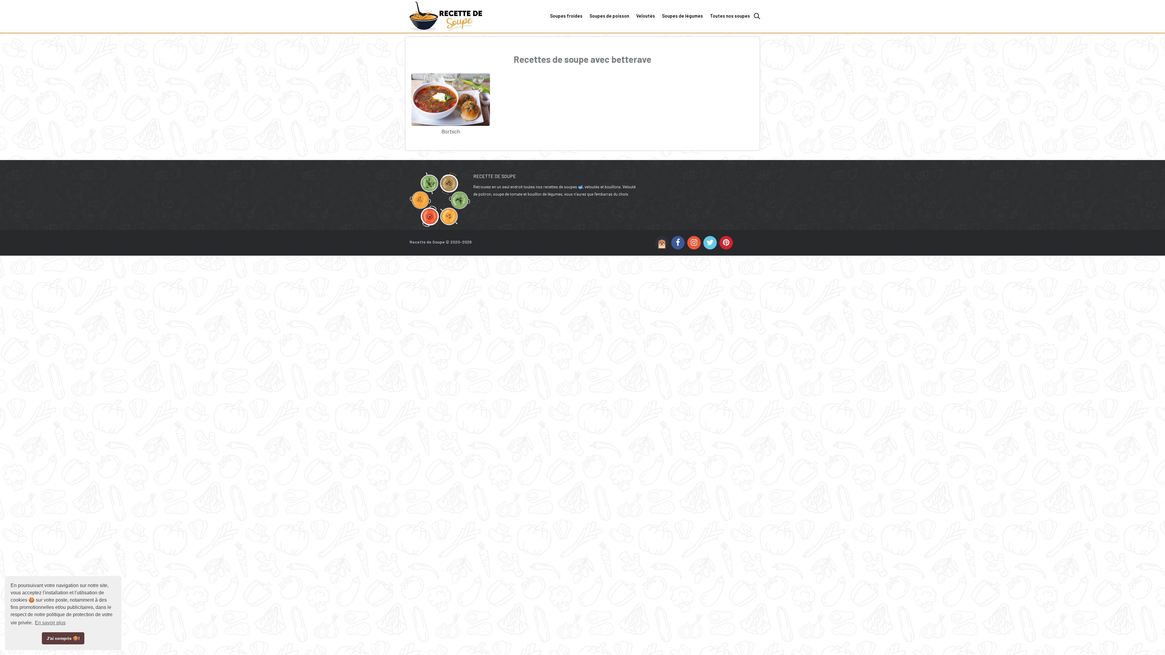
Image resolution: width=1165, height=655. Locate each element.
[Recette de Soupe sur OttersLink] (662, 243)
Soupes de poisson (609, 15)
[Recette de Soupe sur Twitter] (710, 243)
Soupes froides (566, 15)
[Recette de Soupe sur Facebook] (678, 243)
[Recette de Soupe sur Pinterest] (726, 243)
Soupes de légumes (682, 15)
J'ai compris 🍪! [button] (63, 638)
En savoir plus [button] (50, 622)
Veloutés (645, 15)
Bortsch (450, 131)
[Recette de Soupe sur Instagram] (694, 243)
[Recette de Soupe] (463, 31)
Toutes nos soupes (730, 15)
